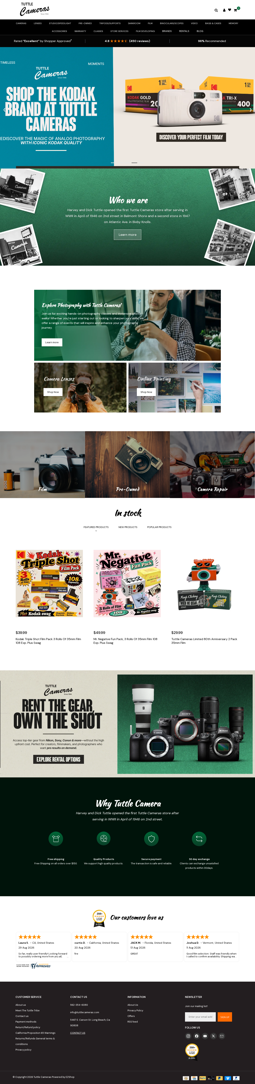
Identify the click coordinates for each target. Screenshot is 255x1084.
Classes (98, 31)
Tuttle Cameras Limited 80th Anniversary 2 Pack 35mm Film (204, 641)
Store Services (119, 31)
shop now (53, 392)
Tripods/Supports (110, 23)
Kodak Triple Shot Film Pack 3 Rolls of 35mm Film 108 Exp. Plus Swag (48, 641)
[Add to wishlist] (27, 654)
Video (194, 23)
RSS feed (133, 1021)
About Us (133, 1004)
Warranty (80, 31)
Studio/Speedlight (60, 23)
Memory (233, 23)
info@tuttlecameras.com (84, 1012)
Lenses (38, 23)
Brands (167, 31)
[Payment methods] (185, 1078)
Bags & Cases (213, 23)
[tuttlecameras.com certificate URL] (127, 965)
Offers (131, 1016)
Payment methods (25, 1021)
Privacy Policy (135, 1010)
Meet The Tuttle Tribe (27, 1010)
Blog (200, 31)
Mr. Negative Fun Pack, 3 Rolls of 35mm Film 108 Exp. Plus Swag (125, 641)
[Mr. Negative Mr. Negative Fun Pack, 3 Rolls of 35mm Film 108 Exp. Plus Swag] (128, 583)
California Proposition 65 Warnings (35, 1032)
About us (20, 1004)
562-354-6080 (79, 1004)
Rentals (184, 31)
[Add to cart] (19, 654)
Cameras (21, 23)
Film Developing (145, 31)
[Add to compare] (35, 654)
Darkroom (134, 23)
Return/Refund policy (27, 1027)
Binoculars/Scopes (172, 23)
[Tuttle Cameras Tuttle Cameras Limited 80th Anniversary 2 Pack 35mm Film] (205, 583)
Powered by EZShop (63, 1077)
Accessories (59, 31)
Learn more (127, 234)
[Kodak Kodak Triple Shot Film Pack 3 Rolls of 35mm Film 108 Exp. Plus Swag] (50, 583)
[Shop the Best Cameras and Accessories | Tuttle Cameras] (34, 9)
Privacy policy (23, 1049)
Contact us (22, 1016)
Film (150, 23)
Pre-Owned (85, 23)
